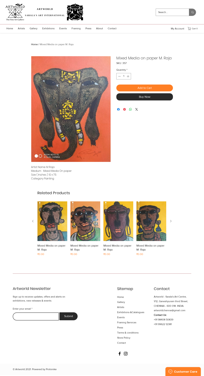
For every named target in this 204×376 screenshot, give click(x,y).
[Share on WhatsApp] (130, 109)
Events (121, 317)
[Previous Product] (33, 221)
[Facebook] (119, 353)
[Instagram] (125, 353)
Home (34, 44)
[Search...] (192, 12)
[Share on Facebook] (118, 109)
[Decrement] (119, 76)
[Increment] (128, 76)
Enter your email (22, 309)
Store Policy (123, 337)
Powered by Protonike (44, 369)
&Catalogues (130, 312)
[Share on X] (136, 109)
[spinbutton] (123, 76)
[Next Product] (171, 221)
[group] (102, 228)
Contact (121, 342)
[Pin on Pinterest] (124, 109)
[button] (194, 28)
